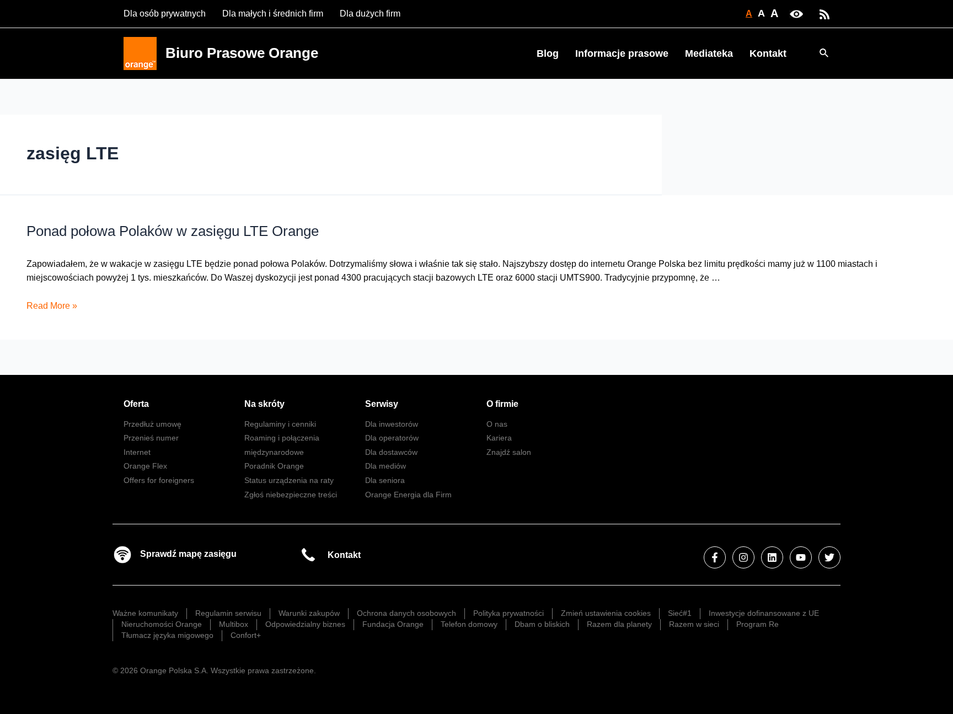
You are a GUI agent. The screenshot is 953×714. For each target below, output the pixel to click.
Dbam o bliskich (542, 624)
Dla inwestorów (391, 424)
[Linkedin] (772, 557)
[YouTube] (801, 557)
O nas (496, 424)
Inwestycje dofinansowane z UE (764, 613)
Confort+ (246, 635)
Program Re (757, 624)
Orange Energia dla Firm (408, 494)
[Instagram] (743, 557)
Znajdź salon (508, 452)
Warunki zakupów (309, 613)
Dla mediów (385, 465)
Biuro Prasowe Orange (241, 53)
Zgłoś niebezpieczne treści (290, 494)
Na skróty (264, 404)
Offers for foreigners (159, 480)
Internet (137, 452)
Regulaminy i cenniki (280, 424)
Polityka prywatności (508, 613)
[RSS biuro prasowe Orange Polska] (824, 13)
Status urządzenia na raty (289, 480)
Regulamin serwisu (228, 613)
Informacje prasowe (621, 53)
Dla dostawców (391, 452)
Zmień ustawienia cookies (606, 613)
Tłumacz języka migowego (167, 635)
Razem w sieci (694, 624)
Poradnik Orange (274, 465)
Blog (548, 53)
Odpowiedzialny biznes (305, 624)
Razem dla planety (619, 624)
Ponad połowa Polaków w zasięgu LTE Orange (172, 231)
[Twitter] (829, 557)
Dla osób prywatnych (165, 13)
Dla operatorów (392, 437)
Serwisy (381, 404)
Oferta (136, 404)
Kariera (499, 437)
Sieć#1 (680, 613)
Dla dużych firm (370, 13)
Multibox (233, 624)
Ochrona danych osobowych (406, 613)
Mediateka (709, 53)
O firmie (502, 404)
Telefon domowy (469, 624)
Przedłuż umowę (152, 424)
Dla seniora (385, 480)
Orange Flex (145, 465)
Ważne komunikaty (145, 613)
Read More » (51, 305)
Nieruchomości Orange (161, 624)
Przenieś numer (151, 437)
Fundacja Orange (393, 624)
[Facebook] (715, 557)
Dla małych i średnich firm (272, 13)
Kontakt (767, 53)
